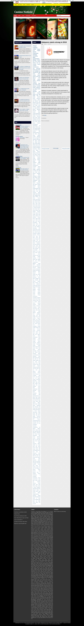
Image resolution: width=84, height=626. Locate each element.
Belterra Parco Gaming (38, 518)
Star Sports (38, 461)
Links (23, 15)
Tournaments (35, 477)
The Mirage (37, 468)
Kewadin (34, 372)
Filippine (34, 211)
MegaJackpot (33, 562)
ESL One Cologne (37, 537)
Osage (37, 417)
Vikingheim (38, 487)
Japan (39, 112)
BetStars (38, 107)
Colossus (34, 304)
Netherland (38, 405)
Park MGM (35, 232)
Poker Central (39, 579)
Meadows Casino (36, 386)
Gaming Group (36, 338)
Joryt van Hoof (44, 555)
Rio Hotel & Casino (36, 154)
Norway (39, 410)
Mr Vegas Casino (46, 567)
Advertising (28, 4)
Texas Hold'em (34, 602)
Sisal (34, 244)
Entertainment (35, 165)
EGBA (39, 162)
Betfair (34, 161)
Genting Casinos (39, 543)
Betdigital (37, 278)
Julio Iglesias (40, 556)
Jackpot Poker (34, 554)
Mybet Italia (38, 401)
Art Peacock (46, 514)
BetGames (34, 277)
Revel (34, 187)
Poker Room (41, 580)
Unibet (34, 193)
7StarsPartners (35, 262)
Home (15, 15)
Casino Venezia (36, 293)
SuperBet (34, 464)
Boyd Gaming (38, 285)
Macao (39, 75)
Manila (51, 560)
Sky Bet (36, 455)
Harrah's (34, 90)
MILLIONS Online (36, 380)
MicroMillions (35, 222)
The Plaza (38, 251)
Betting (34, 60)
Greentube (34, 350)
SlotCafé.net (18, 167)
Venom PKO (35, 484)
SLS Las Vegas (47, 596)
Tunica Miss (36, 608)
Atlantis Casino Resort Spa (38, 515)
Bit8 (35, 521)
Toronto (39, 473)
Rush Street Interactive (35, 590)
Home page (55, 148)
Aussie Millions (37, 270)
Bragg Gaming (35, 286)
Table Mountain (35, 248)
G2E (39, 333)
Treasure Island (36, 192)
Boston (39, 129)
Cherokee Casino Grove (41, 528)
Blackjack (38, 109)
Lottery (34, 113)
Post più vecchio (66, 148)
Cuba (38, 308)
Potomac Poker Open (35, 583)
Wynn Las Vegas (37, 617)
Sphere (47, 598)
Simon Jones (38, 454)
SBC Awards (50, 591)
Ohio (34, 177)
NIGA (52, 570)
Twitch (39, 480)
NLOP (36, 571)
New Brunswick (35, 406)
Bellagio (38, 159)
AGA (34, 121)
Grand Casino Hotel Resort (42, 546)
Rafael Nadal (39, 584)
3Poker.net (18, 143)
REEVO (39, 428)
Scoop (34, 449)
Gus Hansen (35, 352)
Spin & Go (34, 461)
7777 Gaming (37, 260)
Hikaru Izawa (33, 549)
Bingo (36, 129)
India (39, 170)
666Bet (39, 259)
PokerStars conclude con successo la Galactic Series (24, 127)
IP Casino (35, 170)
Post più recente (45, 148)
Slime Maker (22, 137)
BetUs (39, 277)
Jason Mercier (43, 554)
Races (35, 584)
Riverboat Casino (37, 588)
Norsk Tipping (38, 408)
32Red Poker (35, 259)
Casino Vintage (44, 527)
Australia (34, 146)
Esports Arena (44, 537)
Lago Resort (38, 376)
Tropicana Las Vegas (43, 607)
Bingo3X (32, 521)
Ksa (38, 557)
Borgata (34, 103)
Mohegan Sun (36, 91)
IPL (31, 552)
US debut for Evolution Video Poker (20, 521)
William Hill (35, 62)
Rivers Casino (36, 76)
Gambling (35, 56)
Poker (35, 46)
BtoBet (34, 524)
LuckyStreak (38, 379)
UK (39, 76)
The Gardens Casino (47, 602)
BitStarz (34, 281)
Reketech (34, 432)
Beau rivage (35, 203)
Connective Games (36, 307)
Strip (34, 143)
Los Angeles (37, 378)
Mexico (39, 221)
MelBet (37, 562)
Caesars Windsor (37, 525)
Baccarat (34, 159)
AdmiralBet (38, 264)
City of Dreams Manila (42, 529)
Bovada (34, 285)
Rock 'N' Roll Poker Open (36, 589)
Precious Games (19, 136)
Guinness (38, 350)
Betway (34, 86)
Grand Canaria (37, 346)
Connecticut (38, 305)
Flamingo (38, 211)
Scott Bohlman (35, 450)
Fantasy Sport (37, 210)
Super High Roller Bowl (45, 600)
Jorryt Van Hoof (35, 368)
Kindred (39, 372)
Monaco (38, 151)
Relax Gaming (37, 184)
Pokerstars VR (50, 582)
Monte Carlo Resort (36, 225)
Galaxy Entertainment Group (36, 542)
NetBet (35, 569)
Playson (34, 152)
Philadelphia (35, 180)
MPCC (34, 382)
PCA (39, 417)
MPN (36, 382)
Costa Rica (35, 308)
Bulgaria (34, 289)
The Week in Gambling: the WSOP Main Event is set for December (24, 68)
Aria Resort (39, 514)
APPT (34, 264)
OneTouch (38, 416)
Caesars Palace (36, 64)
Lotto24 (34, 379)
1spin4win (33, 511)
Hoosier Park (39, 550)
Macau (34, 77)
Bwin (39, 161)
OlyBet (34, 416)
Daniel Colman (50, 531)
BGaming (36, 200)
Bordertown (36, 522)
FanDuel (37, 327)
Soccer (34, 155)
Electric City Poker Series (36, 535)
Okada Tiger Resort (44, 573)
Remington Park (50, 585)
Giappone (38, 342)
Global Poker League (48, 544)
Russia (41, 590)
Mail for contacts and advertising (60, 511)
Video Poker (50, 610)
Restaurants (35, 435)
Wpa (39, 499)
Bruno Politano (50, 523)
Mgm (34, 57)
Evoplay (39, 326)
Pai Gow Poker (37, 230)
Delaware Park (46, 532)
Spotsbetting (35, 125)
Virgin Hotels (38, 193)
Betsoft (34, 109)
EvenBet (38, 86)
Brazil (39, 203)
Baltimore (34, 271)
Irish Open (35, 172)
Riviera (39, 187)
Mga (33, 174)
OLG (49, 573)
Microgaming (38, 113)
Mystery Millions (36, 402)
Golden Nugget (44, 545)
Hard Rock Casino (38, 548)
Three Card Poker (38, 604)
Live (33, 378)
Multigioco (38, 226)
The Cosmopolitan (40, 602)
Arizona (42, 514)
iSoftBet (39, 256)
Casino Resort (35, 206)
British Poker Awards (36, 204)
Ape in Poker (37, 266)
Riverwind (38, 438)
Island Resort (47, 552)
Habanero (37, 215)
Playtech (32, 579)
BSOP (39, 200)
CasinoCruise (35, 296)
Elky (36, 320)
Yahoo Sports (35, 502)
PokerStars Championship (41, 582)
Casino (19, 15)
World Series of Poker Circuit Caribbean (36, 498)
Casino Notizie (23, 11)
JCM (39, 364)
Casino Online (47, 526)
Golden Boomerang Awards (36, 545)
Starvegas (34, 462)
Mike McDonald (48, 564)
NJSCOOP (35, 176)
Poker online (35, 69)
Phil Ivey (36, 102)
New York (42, 570)
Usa (39, 62)
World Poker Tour (37, 615)
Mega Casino (36, 387)
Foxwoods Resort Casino (48, 540)
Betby (34, 278)
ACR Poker (47, 512)
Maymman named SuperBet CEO (20, 523)
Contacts (32, 4)
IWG (45, 553)
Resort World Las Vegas (42, 586)
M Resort (40, 560)
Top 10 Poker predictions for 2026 (20, 515)
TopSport (34, 473)
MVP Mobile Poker (36, 383)
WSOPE (32, 617)
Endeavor (38, 320)
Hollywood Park (43, 549)
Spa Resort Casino (36, 598)
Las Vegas (36, 50)
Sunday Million (37, 143)
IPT (39, 215)
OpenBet (34, 417)
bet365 (34, 256)
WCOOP (36, 101)
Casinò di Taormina (34, 526)
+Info (70, 0)
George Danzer (36, 341)
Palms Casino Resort (46, 575)
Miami (39, 174)
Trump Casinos (36, 158)
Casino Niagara (36, 292)
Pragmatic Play (42, 583)
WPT (39, 69)
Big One (48, 520)
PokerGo (38, 232)
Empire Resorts (36, 163)
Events (32, 538)
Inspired (37, 360)
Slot (35, 244)
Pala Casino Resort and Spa (36, 575)
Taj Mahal (43, 601)
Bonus (32, 522)
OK (73, 0)
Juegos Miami (37, 218)
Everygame (38, 147)
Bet (39, 275)
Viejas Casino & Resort (39, 611)
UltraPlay (38, 481)
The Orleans (40, 603)
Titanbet (38, 157)
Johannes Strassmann (36, 367)
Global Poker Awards (39, 544)
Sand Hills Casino (36, 446)
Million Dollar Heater (36, 397)
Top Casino (34, 15)
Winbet (39, 495)
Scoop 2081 (38, 449)
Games (24, 4)
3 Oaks (36, 511)
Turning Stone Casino (43, 608)
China (36, 121)
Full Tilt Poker (42, 541)
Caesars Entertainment (45, 524)
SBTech (39, 443)
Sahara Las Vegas (45, 590)
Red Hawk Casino (49, 584)
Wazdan (45, 612)
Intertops (38, 80)
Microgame (35, 393)
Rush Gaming (50, 589)
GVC (36, 334)
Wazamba (38, 488)
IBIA (47, 550)
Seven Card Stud (39, 594)
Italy (39, 101)
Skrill (34, 455)
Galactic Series (50, 541)
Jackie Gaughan (36, 365)
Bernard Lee (35, 275)
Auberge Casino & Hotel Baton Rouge (36, 269)
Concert (34, 131)
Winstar (37, 196)
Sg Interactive (45, 594)
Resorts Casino (36, 185)
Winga (34, 496)
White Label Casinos (40, 613)
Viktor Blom (38, 255)
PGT (45, 577)
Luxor (36, 221)
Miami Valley (36, 391)
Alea (33, 266)
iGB (35, 503)
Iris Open (35, 361)
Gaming (35, 54)
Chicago (48, 528)
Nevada (38, 176)
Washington (35, 488)
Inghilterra (34, 217)
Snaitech (38, 457)
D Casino (43, 531)
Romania (42, 589)
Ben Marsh (38, 274)
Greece (39, 349)
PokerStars (35, 53)
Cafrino (39, 290)
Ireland (39, 148)
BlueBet (39, 281)
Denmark (38, 207)
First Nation (39, 539)
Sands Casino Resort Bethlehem (40, 591)
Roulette (34, 188)
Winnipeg (36, 496)
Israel (37, 364)
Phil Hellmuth (49, 577)
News (46, 570)
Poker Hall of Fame (46, 579)
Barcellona (38, 146)
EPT (38, 72)
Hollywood (38, 169)
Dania (46, 531)
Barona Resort (37, 202)
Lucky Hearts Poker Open (47, 559)
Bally (34, 202)
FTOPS (34, 327)
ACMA (39, 263)
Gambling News (19, 156)
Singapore (35, 118)
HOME (16, 4)
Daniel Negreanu (36, 87)
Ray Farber (35, 431)
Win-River (34, 495)
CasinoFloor (35, 297)
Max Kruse (37, 561)
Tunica (39, 477)
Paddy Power (35, 114)
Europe (37, 132)
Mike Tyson (38, 395)
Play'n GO (38, 421)
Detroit (39, 121)
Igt (37, 170)
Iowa (39, 360)
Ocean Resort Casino (36, 229)
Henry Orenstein (50, 548)
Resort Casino (34, 586)
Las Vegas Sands (36, 88)
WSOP (34, 52)
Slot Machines (36, 68)
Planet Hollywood (36, 98)
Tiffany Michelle (44, 604)
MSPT (37, 103)
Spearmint (44, 598)
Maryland (38, 136)
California (34, 162)
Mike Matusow (42, 564)
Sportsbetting (36, 58)
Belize (39, 271)
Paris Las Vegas (36, 137)
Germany (34, 342)
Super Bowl (38, 462)
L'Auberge (34, 375)
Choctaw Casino (36, 300)
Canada (34, 147)
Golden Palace (50, 545)
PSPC (34, 230)
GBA (33, 334)
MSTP (39, 382)
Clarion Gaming (36, 303)
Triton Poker (35, 252)
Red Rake (38, 431)
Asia (39, 102)
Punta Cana (38, 152)
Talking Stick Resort (49, 601)
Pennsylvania (35, 124)
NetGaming (42, 569)
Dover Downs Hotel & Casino (39, 533)
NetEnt (34, 405)
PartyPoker (38, 178)
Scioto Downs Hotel (36, 447)
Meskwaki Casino (36, 390)
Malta (34, 102)
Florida (47, 539)
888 (39, 72)
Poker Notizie (20, 4)
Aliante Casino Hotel (36, 144)
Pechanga (34, 421)
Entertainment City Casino (44, 536)
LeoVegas (38, 173)
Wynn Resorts (37, 120)
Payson (39, 420)
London (34, 136)
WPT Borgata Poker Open (45, 616)
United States (36, 49)
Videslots (34, 255)
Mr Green (34, 226)
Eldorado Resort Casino (48, 534)
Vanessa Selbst (36, 483)
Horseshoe (35, 148)
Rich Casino (41, 587)
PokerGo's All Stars (36, 423)
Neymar (49, 570)
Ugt (33, 481)
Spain (36, 105)
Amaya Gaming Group (47, 513)
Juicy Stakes (35, 150)
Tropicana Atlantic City (35, 607)
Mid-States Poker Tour (35, 564)
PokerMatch (35, 424)
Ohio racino (38, 413)
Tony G (38, 472)
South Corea (36, 458)
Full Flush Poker (37, 541)
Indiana (34, 360)
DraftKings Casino (48, 533)
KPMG (39, 371)
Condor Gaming (41, 530)
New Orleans (37, 570)
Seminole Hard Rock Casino (40, 593)
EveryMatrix (35, 326)
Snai (39, 188)
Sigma (37, 188)
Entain (34, 322)
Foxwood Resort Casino (38, 540)
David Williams (40, 532)
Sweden (39, 247)
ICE (33, 71)
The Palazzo (45, 603)
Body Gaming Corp (36, 282)
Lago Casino (45, 557)
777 (33, 260)
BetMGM (36, 71)
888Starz (34, 263)
